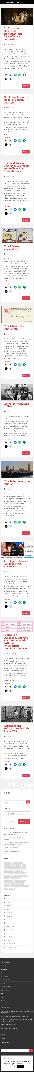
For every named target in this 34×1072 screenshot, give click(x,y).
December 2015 (11, 944)
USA (2, 997)
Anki (10, 863)
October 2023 (10, 906)
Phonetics (7, 875)
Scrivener (23, 881)
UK (2, 993)
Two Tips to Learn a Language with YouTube (16, 563)
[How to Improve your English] (17, 469)
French (24, 868)
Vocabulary (25, 886)
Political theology (15, 875)
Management (5, 980)
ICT (2, 973)
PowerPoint (25, 875)
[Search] (28, 801)
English (6, 868)
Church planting (9, 865)
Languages (7, 873)
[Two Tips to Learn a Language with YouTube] (17, 549)
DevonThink (18, 865)
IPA (16, 870)
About (3, 1039)
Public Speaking (5, 986)
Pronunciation (17, 878)
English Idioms (13, 868)
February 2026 (10, 899)
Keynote (21, 870)
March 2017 (9, 930)
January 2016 (10, 940)
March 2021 (9, 912)
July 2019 (8, 919)
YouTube (11, 888)
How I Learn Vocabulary (11, 248)
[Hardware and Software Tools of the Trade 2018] (17, 714)
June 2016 (9, 937)
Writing (3, 1000)
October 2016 (10, 933)
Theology (7, 886)
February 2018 (10, 926)
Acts (6, 863)
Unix (20, 886)
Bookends (19, 863)
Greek (12, 870)
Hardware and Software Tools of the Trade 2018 (17, 728)
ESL (20, 868)
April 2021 (9, 909)
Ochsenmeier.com (11, 2)
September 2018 (11, 923)
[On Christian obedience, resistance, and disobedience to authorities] (17, 16)
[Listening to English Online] (17, 392)
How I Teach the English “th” (14, 327)
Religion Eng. (5, 990)
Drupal (24, 865)
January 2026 (10, 902)
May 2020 (9, 916)
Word (6, 888)
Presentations (8, 878)
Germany (4, 969)
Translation (14, 886)
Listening (19, 873)
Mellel (24, 873)
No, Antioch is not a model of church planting (16, 99)
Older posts (27, 785)
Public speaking (9, 881)
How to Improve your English (17, 482)
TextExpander (20, 883)
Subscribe (24, 821)
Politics (3, 983)
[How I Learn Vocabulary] (17, 235)
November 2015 (11, 947)
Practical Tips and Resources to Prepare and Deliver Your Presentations (16, 167)
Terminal (12, 883)
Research (16, 881)
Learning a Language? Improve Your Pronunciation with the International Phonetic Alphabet (16, 641)
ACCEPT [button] (20, 1066)
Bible (13, 863)
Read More (26, 86)
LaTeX (13, 873)
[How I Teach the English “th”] (17, 314)
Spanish (7, 883)
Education (4, 966)
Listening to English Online (16, 405)
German (7, 870)
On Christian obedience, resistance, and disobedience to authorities (13, 34)
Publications (5, 1042)
